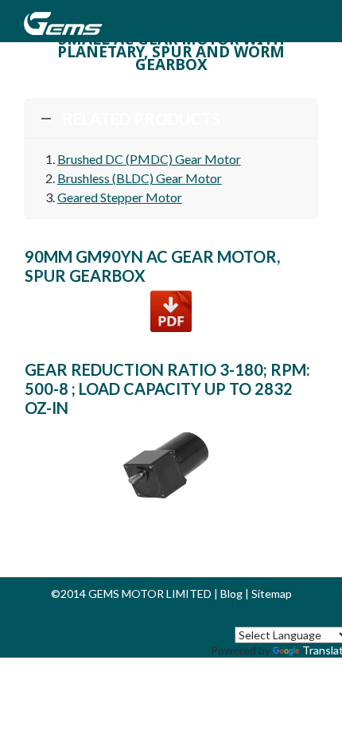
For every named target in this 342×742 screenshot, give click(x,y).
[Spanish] (206, 617)
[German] (225, 617)
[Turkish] (320, 617)
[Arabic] (301, 617)
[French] (244, 617)
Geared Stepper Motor (119, 197)
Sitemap (271, 593)
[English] (187, 617)
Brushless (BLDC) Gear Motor (139, 178)
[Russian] (263, 617)
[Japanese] (282, 617)
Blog (231, 593)
